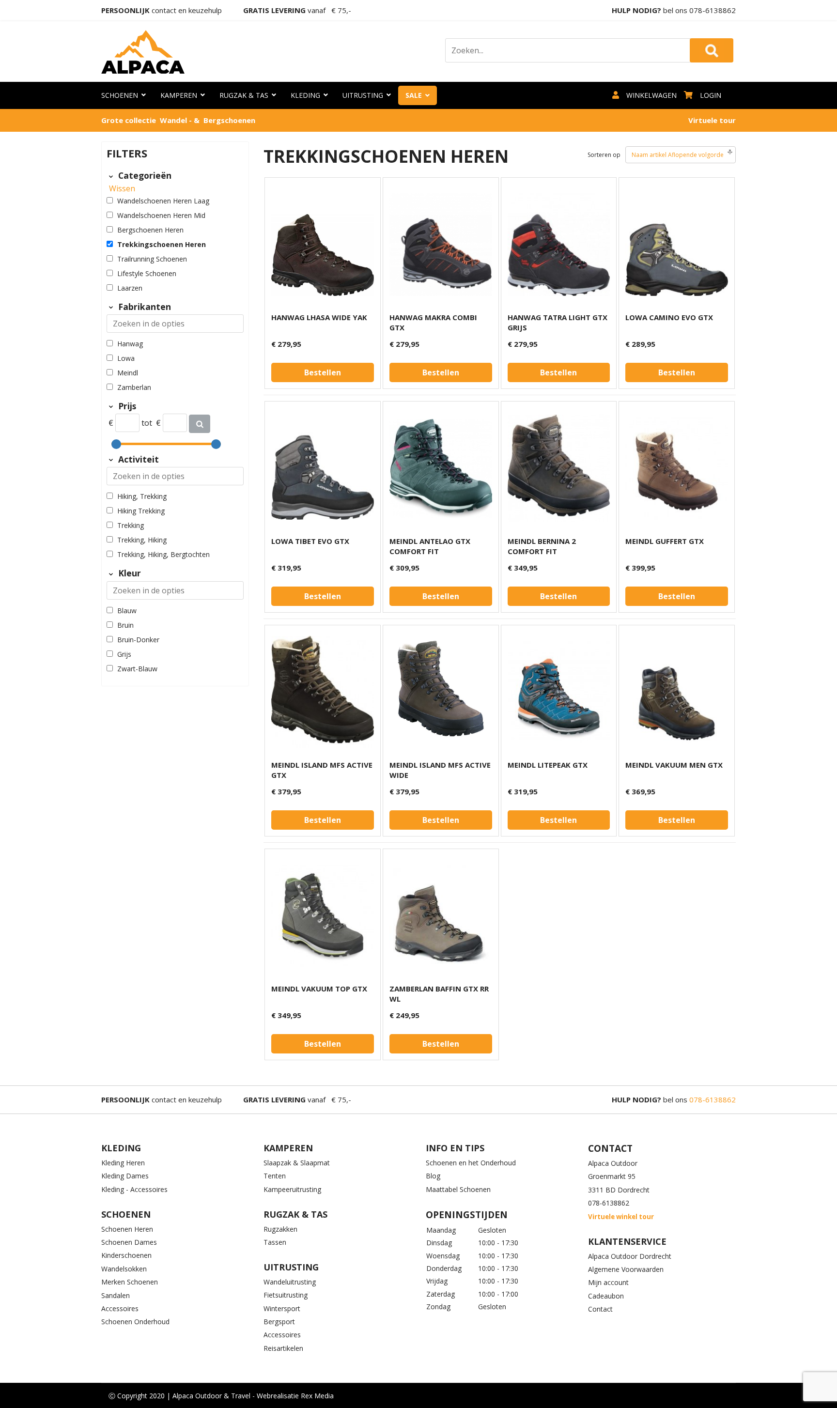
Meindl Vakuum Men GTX (674, 765)
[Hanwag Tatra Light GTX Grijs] (559, 244)
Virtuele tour (712, 120)
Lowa (126, 358)
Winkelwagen (651, 95)
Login (710, 95)
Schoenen (119, 95)
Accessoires (120, 1308)
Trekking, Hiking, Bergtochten (163, 554)
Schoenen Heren (127, 1229)
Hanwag (130, 343)
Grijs (124, 654)
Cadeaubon (606, 1295)
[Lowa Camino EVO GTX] (676, 244)
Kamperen (178, 95)
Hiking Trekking (141, 510)
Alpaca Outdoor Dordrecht (629, 1256)
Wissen (122, 188)
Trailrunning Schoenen (152, 258)
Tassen (275, 1242)
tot (146, 423)
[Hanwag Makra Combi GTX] (440, 244)
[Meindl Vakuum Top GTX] (322, 915)
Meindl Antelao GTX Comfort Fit (429, 546)
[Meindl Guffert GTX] (676, 468)
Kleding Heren (123, 1162)
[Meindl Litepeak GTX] (559, 692)
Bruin (125, 625)
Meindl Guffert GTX (664, 541)
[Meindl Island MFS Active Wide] (440, 692)
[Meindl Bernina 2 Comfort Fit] (559, 468)
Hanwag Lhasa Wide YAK (319, 317)
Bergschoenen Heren (150, 229)
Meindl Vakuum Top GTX (319, 988)
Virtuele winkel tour (621, 1216)
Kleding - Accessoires (134, 1189)
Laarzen (129, 288)
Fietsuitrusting (286, 1295)
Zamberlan (134, 387)
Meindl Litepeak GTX (548, 765)
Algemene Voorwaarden (626, 1269)
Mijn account (608, 1282)
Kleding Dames (125, 1175)
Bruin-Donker (138, 639)
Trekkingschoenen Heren (161, 244)
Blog (433, 1175)
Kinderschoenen (126, 1255)
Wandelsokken (124, 1268)
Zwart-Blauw (137, 668)
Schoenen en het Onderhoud (471, 1162)
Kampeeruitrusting (292, 1189)
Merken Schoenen (129, 1281)
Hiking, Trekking (142, 496)
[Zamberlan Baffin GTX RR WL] (440, 915)
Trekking (130, 525)
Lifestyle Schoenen (146, 273)
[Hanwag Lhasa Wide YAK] (322, 244)
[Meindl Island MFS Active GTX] (322, 692)
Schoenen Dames (129, 1242)
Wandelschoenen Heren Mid (161, 215)
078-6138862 (712, 10)
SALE (413, 95)
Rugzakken (280, 1229)
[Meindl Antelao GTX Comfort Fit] (440, 468)
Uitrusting (362, 95)
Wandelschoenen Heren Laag (163, 200)
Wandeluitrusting (290, 1281)
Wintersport (282, 1308)
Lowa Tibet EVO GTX (310, 541)
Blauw (127, 610)
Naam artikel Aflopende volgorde (678, 155)
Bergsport (279, 1321)
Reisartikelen (283, 1348)
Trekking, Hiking (142, 539)
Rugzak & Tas (243, 95)
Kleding (305, 95)
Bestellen (322, 372)
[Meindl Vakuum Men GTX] (676, 692)
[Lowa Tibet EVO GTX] (322, 468)
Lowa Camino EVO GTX (669, 317)
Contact (600, 1309)
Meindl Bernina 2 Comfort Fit (542, 546)
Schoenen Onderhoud (135, 1321)
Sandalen (115, 1295)
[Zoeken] (199, 424)
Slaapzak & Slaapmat (297, 1162)
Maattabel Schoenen (458, 1189)
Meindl (127, 372)
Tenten (275, 1175)
